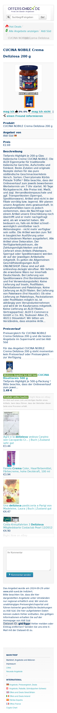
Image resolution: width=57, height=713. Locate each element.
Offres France (15, 703)
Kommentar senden (21, 574)
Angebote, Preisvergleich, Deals (23, 684)
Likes (8, 667)
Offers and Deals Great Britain (22, 692)
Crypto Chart (11, 707)
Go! (42, 17)
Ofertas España (16, 699)
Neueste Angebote (14, 671)
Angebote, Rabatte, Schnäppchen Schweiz (27, 688)
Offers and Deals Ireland (19, 696)
